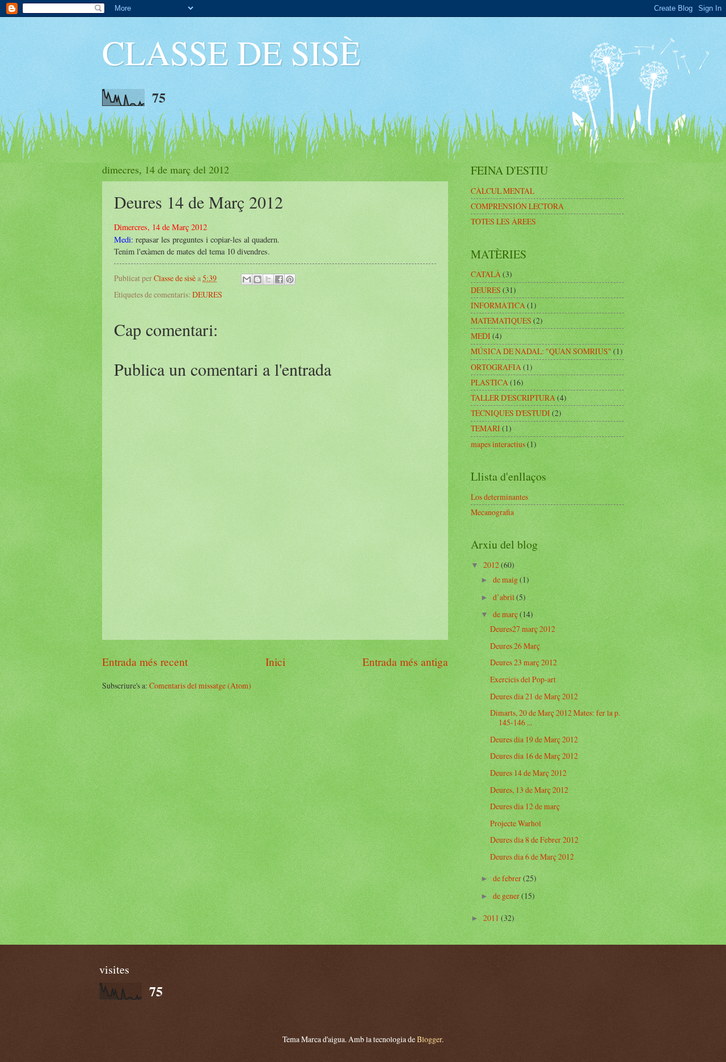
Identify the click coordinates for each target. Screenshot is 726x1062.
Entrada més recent (145, 662)
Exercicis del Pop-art (523, 679)
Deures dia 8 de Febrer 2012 (534, 839)
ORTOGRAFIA (496, 367)
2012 (492, 564)
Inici (275, 662)
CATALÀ (486, 274)
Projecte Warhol (515, 823)
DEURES (207, 294)
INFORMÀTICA (498, 305)
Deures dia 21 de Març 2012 (534, 696)
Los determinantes (499, 496)
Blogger (429, 1039)
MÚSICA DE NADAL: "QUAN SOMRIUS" (541, 351)
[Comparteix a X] (268, 279)
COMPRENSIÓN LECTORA (517, 206)
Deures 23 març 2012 (523, 662)
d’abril (504, 597)
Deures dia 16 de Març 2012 (534, 755)
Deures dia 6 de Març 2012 (532, 856)
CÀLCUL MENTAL (502, 190)
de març (506, 614)
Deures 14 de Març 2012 (528, 772)
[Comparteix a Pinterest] (290, 279)
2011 (492, 917)
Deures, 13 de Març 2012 (529, 789)
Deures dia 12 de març (525, 806)
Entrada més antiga (405, 662)
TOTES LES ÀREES (503, 221)
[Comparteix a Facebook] (279, 279)
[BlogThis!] (257, 279)
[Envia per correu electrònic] (246, 279)
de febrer (508, 878)
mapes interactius (498, 444)
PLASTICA (489, 382)
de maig (506, 579)
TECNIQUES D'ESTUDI (510, 412)
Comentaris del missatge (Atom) (200, 685)
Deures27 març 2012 (522, 628)
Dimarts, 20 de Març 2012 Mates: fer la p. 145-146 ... (555, 717)
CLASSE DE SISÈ (231, 52)
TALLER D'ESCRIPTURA (513, 397)
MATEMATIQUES (501, 320)
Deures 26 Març (515, 645)
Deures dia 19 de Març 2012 (534, 739)
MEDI (481, 335)
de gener (507, 895)
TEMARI (485, 428)
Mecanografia (492, 512)
